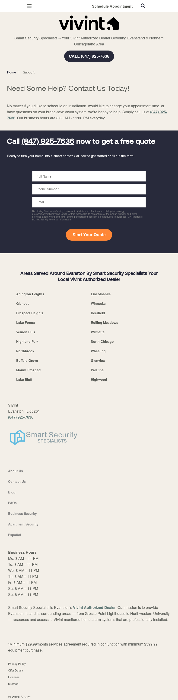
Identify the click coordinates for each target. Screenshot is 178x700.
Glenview (98, 360)
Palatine (97, 370)
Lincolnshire (101, 294)
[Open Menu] (29, 6)
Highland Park (27, 341)
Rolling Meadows (104, 322)
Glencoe (22, 303)
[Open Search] (143, 5)
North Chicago (102, 341)
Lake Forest (25, 322)
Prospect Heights (30, 313)
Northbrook (25, 351)
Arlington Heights (30, 294)
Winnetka (98, 303)
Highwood (99, 379)
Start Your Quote (89, 235)
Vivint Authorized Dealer (94, 607)
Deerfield (98, 313)
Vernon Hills (25, 332)
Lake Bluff (24, 379)
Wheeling (98, 351)
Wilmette (98, 332)
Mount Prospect (28, 370)
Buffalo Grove (27, 360)
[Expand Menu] (49, 32)
